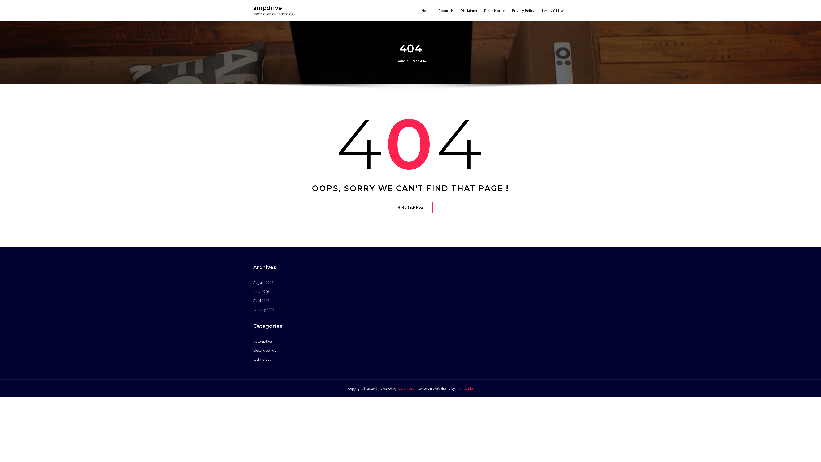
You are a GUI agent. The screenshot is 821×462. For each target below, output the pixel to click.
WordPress (405, 388)
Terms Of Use (552, 10)
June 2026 (261, 291)
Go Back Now (413, 207)
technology (262, 359)
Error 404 (418, 61)
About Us (446, 10)
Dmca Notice (494, 10)
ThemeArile (464, 388)
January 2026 (263, 309)
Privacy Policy (523, 10)
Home (426, 10)
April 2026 (261, 300)
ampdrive (267, 7)
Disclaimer (469, 10)
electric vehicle (264, 350)
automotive (262, 341)
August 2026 (263, 282)
